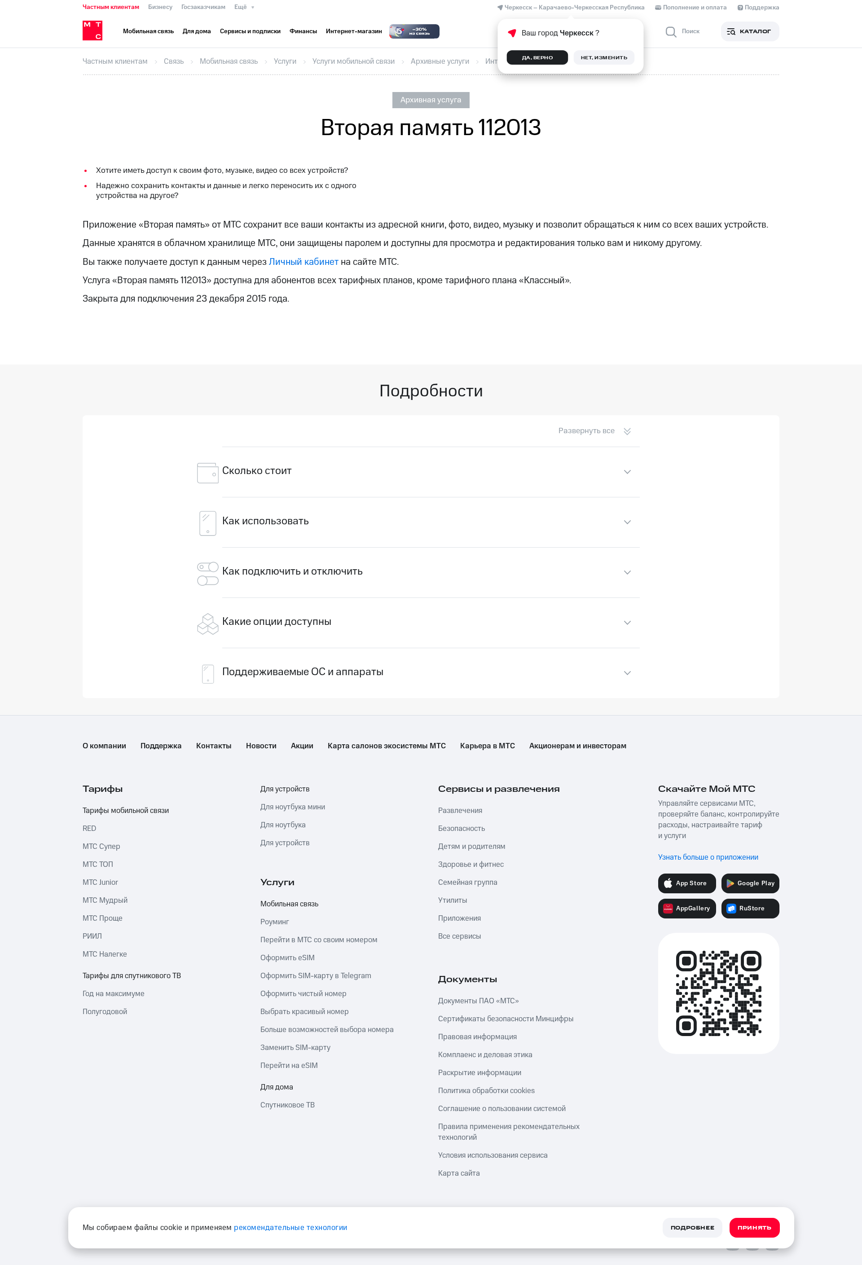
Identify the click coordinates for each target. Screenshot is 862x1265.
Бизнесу (160, 7)
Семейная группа (467, 882)
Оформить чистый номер (303, 993)
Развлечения (460, 810)
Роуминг (274, 922)
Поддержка (161, 746)
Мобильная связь (289, 904)
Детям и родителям (472, 846)
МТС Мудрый (105, 900)
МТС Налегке (105, 954)
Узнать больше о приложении (708, 857)
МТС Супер (101, 846)
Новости (261, 746)
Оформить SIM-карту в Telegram (315, 976)
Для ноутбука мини (292, 807)
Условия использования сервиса (493, 1155)
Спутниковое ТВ (287, 1105)
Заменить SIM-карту (295, 1047)
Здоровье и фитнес (471, 864)
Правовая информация (477, 1037)
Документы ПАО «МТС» (478, 1001)
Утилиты (452, 900)
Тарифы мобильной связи (126, 810)
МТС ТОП (98, 864)
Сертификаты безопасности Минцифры (506, 1019)
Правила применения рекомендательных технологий (509, 1132)
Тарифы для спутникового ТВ (132, 976)
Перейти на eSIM (289, 1065)
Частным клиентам (111, 7)
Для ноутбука (283, 825)
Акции (302, 746)
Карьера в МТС (487, 746)
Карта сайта (459, 1173)
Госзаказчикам (203, 7)
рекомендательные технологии (290, 1227)
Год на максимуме (114, 993)
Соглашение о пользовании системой (502, 1108)
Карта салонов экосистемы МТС (387, 746)
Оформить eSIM (287, 958)
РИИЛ (92, 936)
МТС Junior (100, 882)
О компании (104, 746)
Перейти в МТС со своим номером (319, 940)
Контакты (214, 746)
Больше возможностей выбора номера (327, 1029)
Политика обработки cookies (486, 1090)
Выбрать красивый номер (304, 1011)
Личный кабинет (304, 261)
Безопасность (461, 828)
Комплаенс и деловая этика (485, 1055)
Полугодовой (105, 1011)
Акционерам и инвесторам (577, 746)
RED (89, 828)
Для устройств (285, 789)
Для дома (276, 1087)
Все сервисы (459, 936)
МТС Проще (103, 918)
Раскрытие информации (479, 1072)
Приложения (459, 918)
